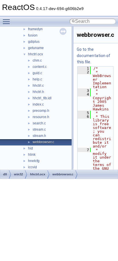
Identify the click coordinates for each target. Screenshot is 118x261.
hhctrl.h (38, 92)
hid (30, 148)
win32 (18, 174)
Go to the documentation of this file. (93, 55)
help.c (37, 79)
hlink (32, 155)
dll (5, 174)
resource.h (41, 117)
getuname (36, 48)
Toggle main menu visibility (7, 21)
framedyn (35, 29)
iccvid (32, 167)
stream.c (39, 129)
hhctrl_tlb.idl (42, 98)
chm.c (37, 60)
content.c (40, 67)
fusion (33, 35)
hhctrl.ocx (35, 54)
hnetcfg (34, 161)
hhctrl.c (38, 86)
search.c (39, 123)
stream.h (39, 136)
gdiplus (34, 42)
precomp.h (41, 111)
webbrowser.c (43, 142)
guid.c (37, 73)
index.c (38, 104)
